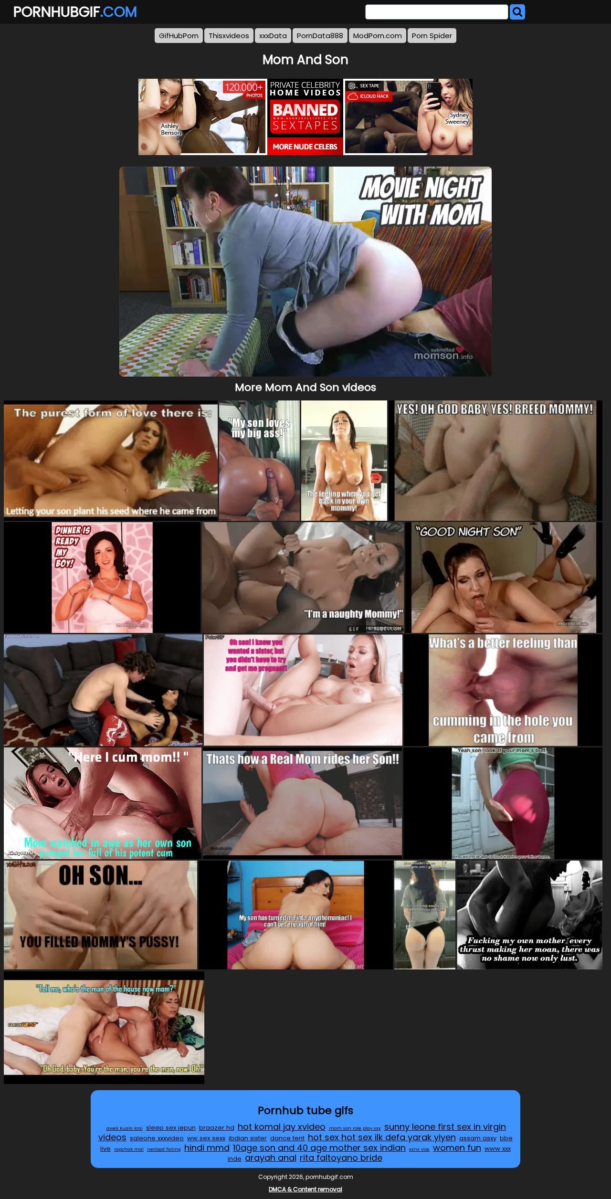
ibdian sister (248, 1138)
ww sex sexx (206, 1138)
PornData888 (320, 36)
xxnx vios (419, 1149)
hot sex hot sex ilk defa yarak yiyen (382, 1137)
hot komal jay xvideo (282, 1127)
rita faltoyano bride (341, 1158)
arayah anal (270, 1158)
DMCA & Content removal (305, 1189)
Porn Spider (432, 36)
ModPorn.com (377, 36)
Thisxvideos (229, 36)
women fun (457, 1148)
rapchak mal (129, 1149)
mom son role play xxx (355, 1128)
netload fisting (164, 1149)
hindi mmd (207, 1148)
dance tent (287, 1138)
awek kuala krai (124, 1128)
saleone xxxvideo (157, 1138)
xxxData (273, 36)
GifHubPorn (179, 36)
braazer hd (216, 1127)
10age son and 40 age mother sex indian (319, 1148)
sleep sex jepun (171, 1127)
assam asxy (477, 1138)
